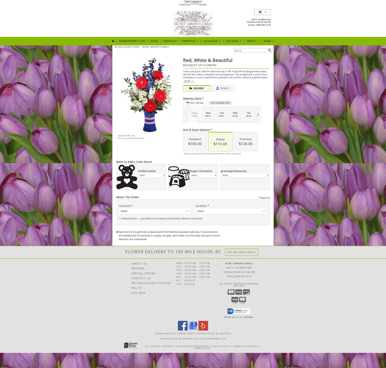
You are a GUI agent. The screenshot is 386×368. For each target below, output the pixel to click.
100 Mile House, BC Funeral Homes (175, 333)
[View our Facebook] (183, 329)
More (267, 41)
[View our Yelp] (203, 329)
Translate (202, 4)
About (251, 41)
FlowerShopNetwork (195, 346)
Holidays (232, 41)
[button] (262, 12)
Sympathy (188, 41)
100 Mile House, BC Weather (176, 338)
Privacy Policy (221, 346)
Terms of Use (202, 348)
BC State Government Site (210, 338)
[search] (269, 50)
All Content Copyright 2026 (163, 346)
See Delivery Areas (241, 252)
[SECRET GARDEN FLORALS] (193, 23)
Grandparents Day (132, 41)
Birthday (170, 41)
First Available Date (220, 102)
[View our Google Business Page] (193, 329)
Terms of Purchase (245, 346)
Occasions (210, 41)
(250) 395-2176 (263, 24)
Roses (155, 41)
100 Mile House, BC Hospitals (214, 333)
